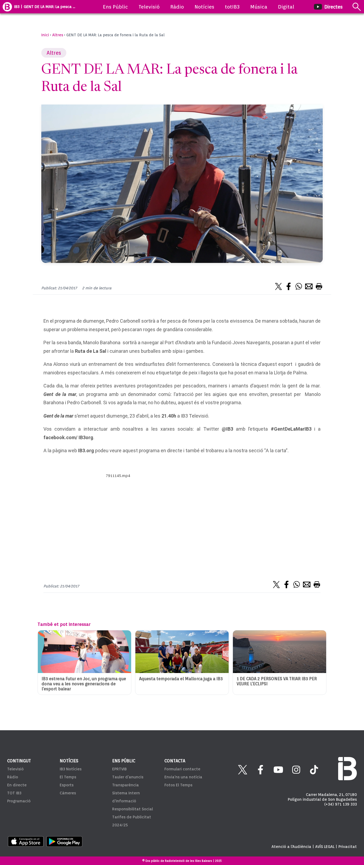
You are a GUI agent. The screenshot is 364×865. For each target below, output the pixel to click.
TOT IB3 (14, 793)
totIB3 (232, 7)
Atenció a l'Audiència (291, 846)
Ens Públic (115, 7)
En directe (17, 785)
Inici (45, 35)
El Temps (68, 777)
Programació (19, 801)
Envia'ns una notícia (183, 777)
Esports (67, 785)
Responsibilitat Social (132, 809)
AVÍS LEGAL (324, 846)
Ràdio (177, 7)
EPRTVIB (119, 769)
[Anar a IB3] (7, 6)
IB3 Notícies (71, 769)
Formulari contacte (182, 769)
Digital (286, 7)
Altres (57, 35)
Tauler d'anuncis (127, 777)
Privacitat (347, 846)
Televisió (149, 7)
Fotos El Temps (178, 785)
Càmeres (68, 793)
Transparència (125, 785)
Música (258, 7)
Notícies (204, 7)
